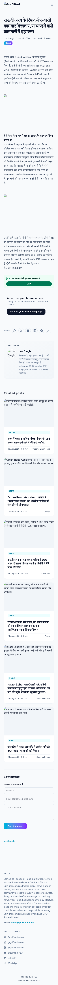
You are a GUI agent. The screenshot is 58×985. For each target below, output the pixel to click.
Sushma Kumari (43, 698)
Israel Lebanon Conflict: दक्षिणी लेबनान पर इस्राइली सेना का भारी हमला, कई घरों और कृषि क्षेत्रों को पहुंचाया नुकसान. (29, 688)
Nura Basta (45, 574)
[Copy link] (48, 330)
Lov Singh (9, 38)
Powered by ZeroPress (29, 980)
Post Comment (15, 826)
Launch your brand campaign (26, 311)
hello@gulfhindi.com (22, 922)
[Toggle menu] (51, 5)
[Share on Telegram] (41, 330)
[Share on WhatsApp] (14, 330)
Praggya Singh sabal (41, 449)
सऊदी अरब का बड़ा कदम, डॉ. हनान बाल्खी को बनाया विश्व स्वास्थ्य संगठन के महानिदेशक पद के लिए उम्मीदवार (28, 625)
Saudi (8, 43)
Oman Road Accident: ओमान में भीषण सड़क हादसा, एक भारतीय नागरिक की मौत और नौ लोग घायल (28, 501)
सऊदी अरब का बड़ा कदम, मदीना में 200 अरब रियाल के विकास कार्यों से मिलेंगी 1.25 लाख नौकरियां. (28, 563)
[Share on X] (21, 330)
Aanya (47, 511)
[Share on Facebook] (28, 330)
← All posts (9, 841)
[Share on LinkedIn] (35, 330)
